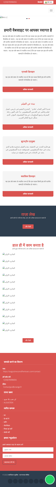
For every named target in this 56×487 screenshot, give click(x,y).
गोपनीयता (7, 425)
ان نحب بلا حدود (10, 399)
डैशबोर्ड (40, 2)
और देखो (28, 226)
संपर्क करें (7, 432)
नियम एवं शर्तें (8, 429)
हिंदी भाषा (49, 2)
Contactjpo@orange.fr (12, 387)
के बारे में (6, 418)
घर (5, 415)
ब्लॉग (5, 422)
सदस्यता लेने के (9, 462)
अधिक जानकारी (28, 89)
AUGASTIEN (8, 402)
